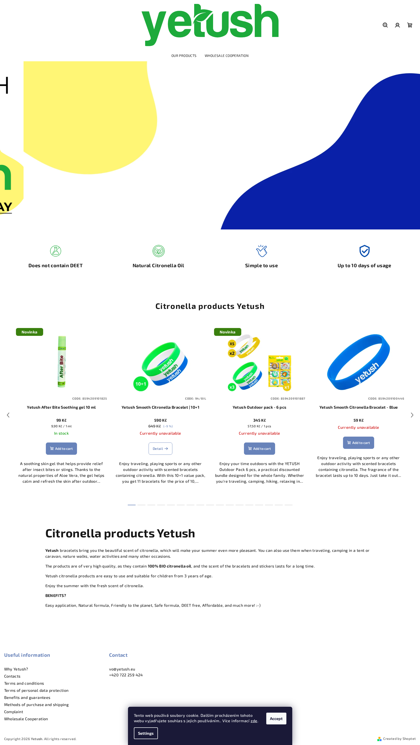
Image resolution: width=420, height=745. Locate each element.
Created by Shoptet (399, 738)
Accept (276, 718)
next (412, 415)
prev (8, 415)
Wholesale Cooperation (26, 718)
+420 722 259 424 (126, 674)
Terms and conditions (24, 683)
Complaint (13, 711)
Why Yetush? (16, 669)
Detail (158, 448)
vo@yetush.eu (122, 669)
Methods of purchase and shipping (36, 704)
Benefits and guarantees (27, 697)
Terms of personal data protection (36, 690)
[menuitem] (184, 55)
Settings (146, 733)
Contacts (12, 676)
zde (254, 720)
